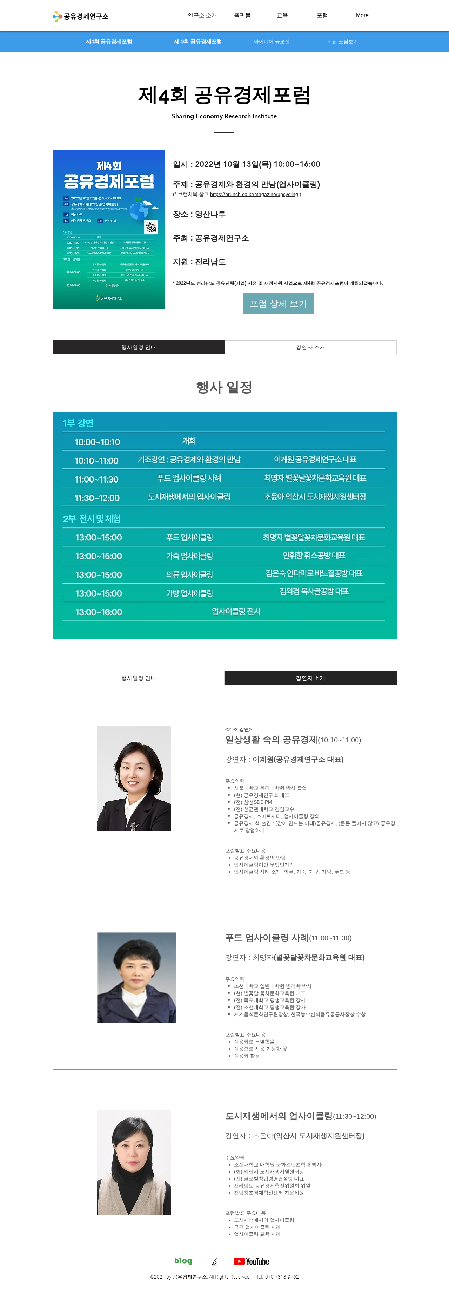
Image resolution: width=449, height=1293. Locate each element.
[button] (202, 15)
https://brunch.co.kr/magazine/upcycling (254, 194)
